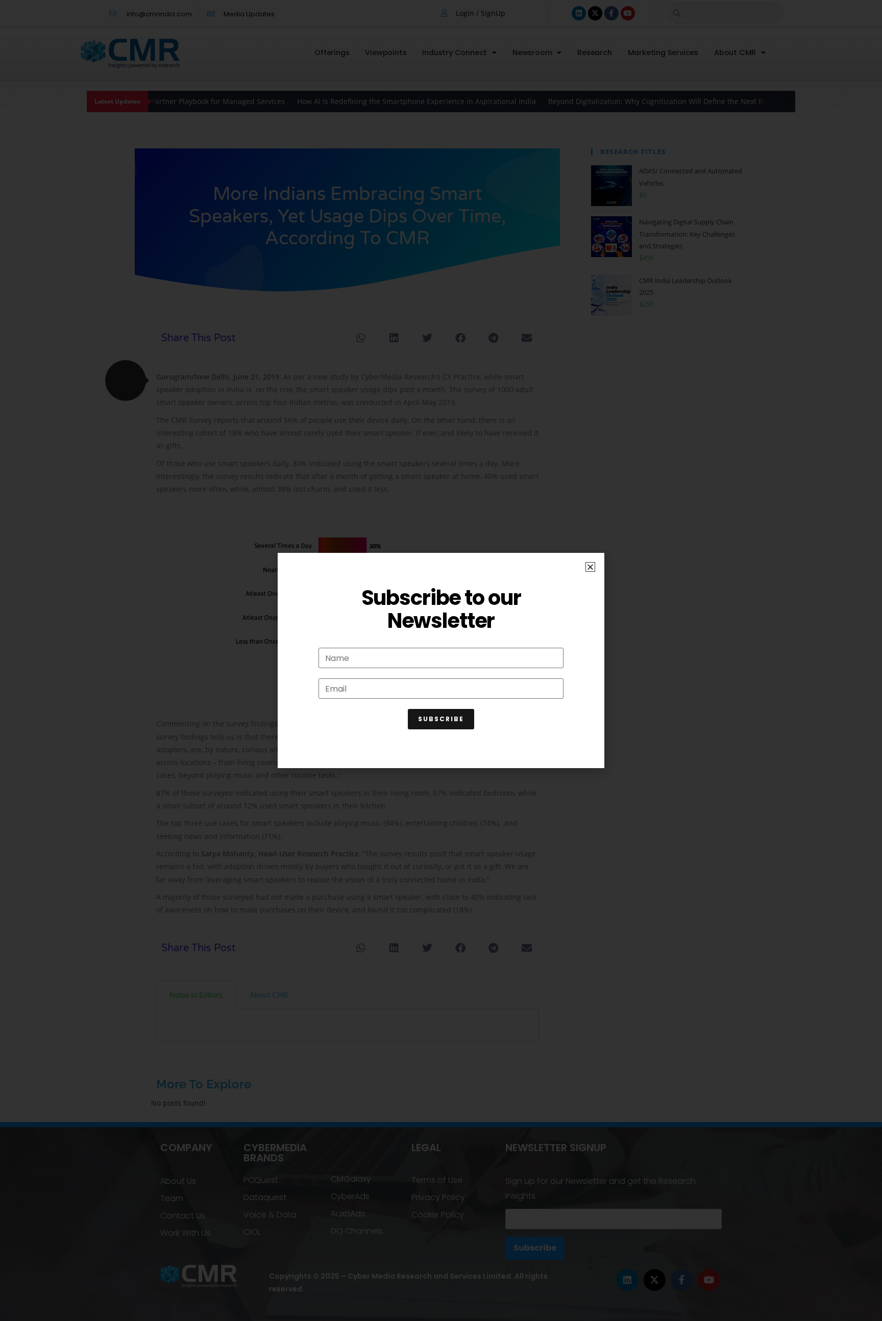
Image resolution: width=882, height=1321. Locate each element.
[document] (441, 660)
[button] (590, 567)
